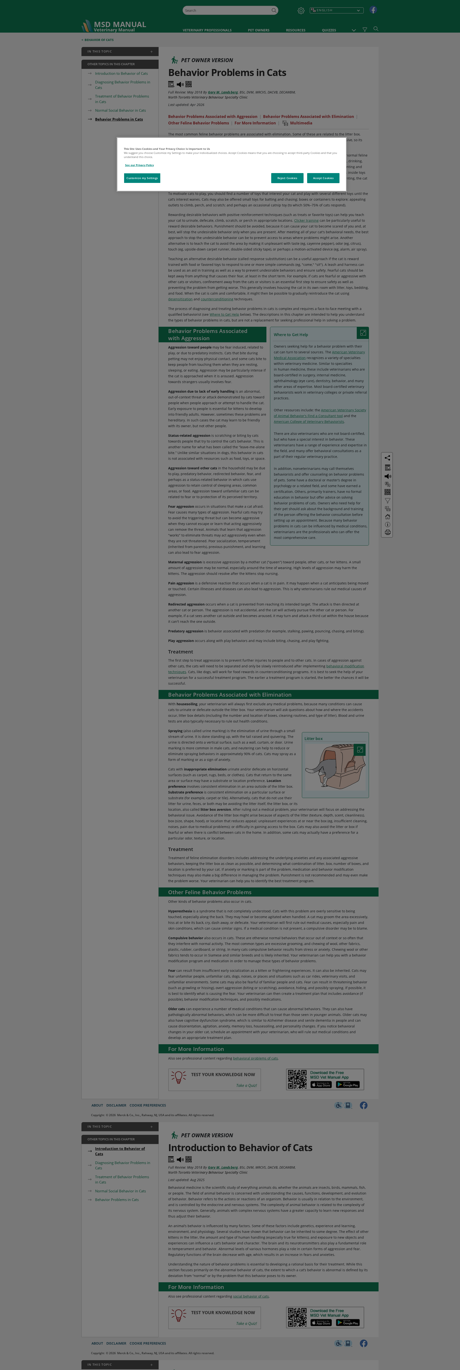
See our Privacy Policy (139, 165)
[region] (232, 164)
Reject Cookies (287, 178)
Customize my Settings (142, 178)
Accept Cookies (323, 178)
